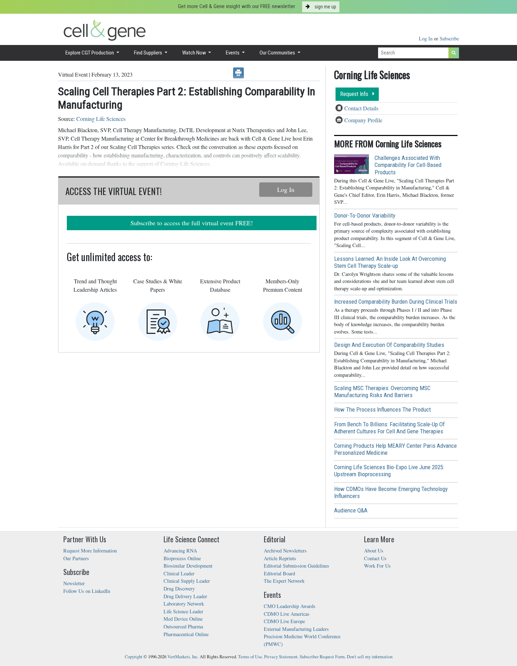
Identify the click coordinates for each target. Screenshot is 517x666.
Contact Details (361, 108)
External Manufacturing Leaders (296, 629)
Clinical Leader (179, 573)
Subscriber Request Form (322, 657)
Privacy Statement (281, 657)
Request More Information (90, 550)
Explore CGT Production (90, 53)
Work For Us (377, 565)
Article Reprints (280, 558)
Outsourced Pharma (183, 626)
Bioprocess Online (182, 558)
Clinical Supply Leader (187, 580)
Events (233, 53)
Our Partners (76, 558)
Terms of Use (250, 657)
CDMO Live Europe (284, 621)
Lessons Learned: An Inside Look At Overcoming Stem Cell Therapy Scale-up (390, 262)
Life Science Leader (183, 611)
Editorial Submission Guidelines (296, 565)
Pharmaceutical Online (186, 634)
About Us (373, 550)
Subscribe (449, 38)
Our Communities (278, 53)
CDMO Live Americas (286, 613)
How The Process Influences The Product (382, 409)
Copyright (133, 657)
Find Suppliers (148, 53)
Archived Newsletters (285, 550)
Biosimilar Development (188, 565)
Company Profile (363, 120)
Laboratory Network (184, 603)
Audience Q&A (351, 510)
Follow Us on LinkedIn (86, 591)
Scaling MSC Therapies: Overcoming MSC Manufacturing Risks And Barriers (382, 391)
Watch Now (194, 53)
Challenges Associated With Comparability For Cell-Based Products (408, 164)
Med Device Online (183, 618)
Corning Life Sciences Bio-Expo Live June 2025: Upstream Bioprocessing (389, 471)
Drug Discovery (179, 588)
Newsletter (74, 583)
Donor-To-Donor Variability (364, 215)
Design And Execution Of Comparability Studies (389, 344)
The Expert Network (284, 580)
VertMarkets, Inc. (183, 657)
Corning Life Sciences (101, 118)
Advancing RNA (180, 550)
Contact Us (375, 558)
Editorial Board (279, 573)
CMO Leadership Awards (289, 606)
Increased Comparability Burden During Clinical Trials (395, 301)
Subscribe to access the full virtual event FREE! (191, 223)
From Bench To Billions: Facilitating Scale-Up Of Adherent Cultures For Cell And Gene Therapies (389, 428)
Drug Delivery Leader (185, 596)
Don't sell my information (369, 657)
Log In (426, 38)
